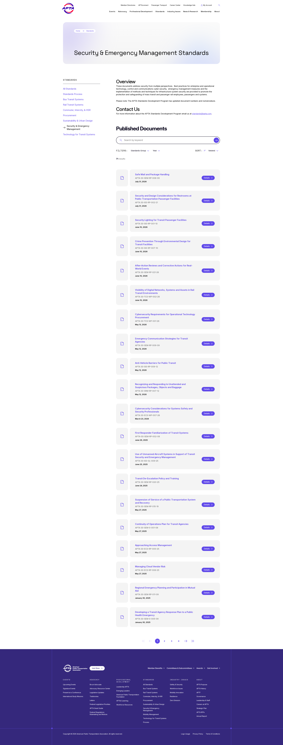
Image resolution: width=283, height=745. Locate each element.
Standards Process (72, 94)
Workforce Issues (176, 688)
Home (78, 31)
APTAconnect (143, 5)
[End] (192, 641)
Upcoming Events (69, 684)
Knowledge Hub (189, 5)
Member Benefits (155, 668)
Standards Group (138, 151)
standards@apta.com (201, 114)
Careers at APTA (203, 704)
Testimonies (94, 696)
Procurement (69, 115)
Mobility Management (151, 714)
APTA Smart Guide (96, 708)
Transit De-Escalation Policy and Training (157, 478)
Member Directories (128, 5)
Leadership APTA (122, 687)
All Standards (69, 88)
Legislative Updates (97, 692)
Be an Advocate (95, 684)
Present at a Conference (72, 692)
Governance (201, 696)
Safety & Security (176, 684)
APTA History (201, 688)
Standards (159, 11)
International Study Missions (73, 696)
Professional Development (141, 11)
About (217, 11)
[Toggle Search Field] (219, 5)
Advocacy (122, 11)
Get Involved (212, 668)
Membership (206, 11)
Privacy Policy (198, 734)
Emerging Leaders (123, 691)
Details (207, 178)
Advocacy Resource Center (100, 688)
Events (112, 11)
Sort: (198, 150)
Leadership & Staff (203, 700)
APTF (199, 692)
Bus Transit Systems (73, 99)
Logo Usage (185, 734)
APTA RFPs (201, 712)
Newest (211, 151)
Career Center (175, 5)
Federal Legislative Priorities (100, 704)
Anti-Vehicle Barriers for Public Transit (155, 363)
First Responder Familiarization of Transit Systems (161, 433)
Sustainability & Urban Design (78, 120)
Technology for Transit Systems (79, 134)
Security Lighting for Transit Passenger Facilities (160, 220)
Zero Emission (175, 700)
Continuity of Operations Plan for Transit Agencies (161, 524)
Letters (92, 700)
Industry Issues (173, 11)
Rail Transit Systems (73, 104)
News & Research (190, 11)
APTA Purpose (202, 684)
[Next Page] (185, 641)
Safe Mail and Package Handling (152, 174)
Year (155, 151)
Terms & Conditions (213, 734)
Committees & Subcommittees (179, 668)
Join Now (96, 668)
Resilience (173, 696)
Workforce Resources (124, 705)
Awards (199, 668)
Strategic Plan (202, 708)
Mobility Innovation (177, 692)
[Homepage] (68, 8)
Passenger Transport (159, 5)
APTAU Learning (122, 701)
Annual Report (202, 716)
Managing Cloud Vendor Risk (150, 566)
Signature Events (69, 688)
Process (146, 722)
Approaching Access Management (153, 545)
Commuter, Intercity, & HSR (77, 110)
